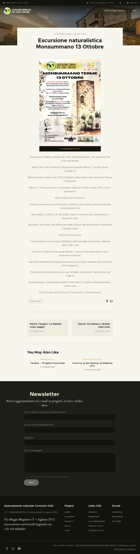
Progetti (43, 359)
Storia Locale (35, 301)
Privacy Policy (61, 477)
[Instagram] (13, 548)
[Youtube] (19, 548)
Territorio (51, 359)
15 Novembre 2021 (92, 370)
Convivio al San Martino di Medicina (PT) (92, 364)
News (85, 359)
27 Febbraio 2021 (47, 367)
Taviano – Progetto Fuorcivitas (47, 363)
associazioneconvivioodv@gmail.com (28, 524)
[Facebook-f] (7, 548)
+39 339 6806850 (14, 529)
